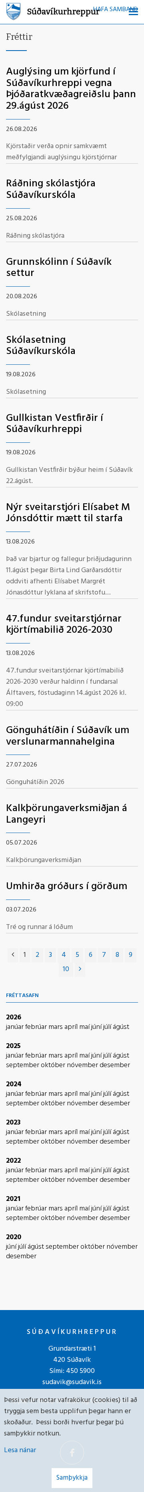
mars (56, 1027)
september (23, 1065)
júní (97, 1027)
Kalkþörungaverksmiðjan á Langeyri (66, 814)
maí (85, 1027)
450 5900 (80, 1371)
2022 (13, 1161)
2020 (13, 1237)
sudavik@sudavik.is (72, 1382)
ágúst (121, 1027)
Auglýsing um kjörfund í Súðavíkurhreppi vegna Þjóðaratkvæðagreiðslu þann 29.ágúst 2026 (71, 89)
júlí (108, 1027)
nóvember (83, 1065)
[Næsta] (80, 969)
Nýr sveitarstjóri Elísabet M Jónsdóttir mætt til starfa (68, 513)
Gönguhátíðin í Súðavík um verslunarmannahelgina (67, 736)
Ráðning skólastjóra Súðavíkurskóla (51, 189)
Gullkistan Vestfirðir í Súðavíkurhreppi (54, 424)
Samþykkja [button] (72, 1477)
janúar (15, 1027)
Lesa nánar (20, 1450)
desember (115, 1065)
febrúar (36, 1027)
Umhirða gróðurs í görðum (66, 886)
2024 (14, 1084)
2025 (13, 1046)
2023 (13, 1122)
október (54, 1065)
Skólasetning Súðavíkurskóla (41, 346)
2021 (13, 1199)
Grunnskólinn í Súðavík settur (59, 268)
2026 (13, 1017)
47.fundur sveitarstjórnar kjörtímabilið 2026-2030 (64, 625)
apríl (71, 1027)
